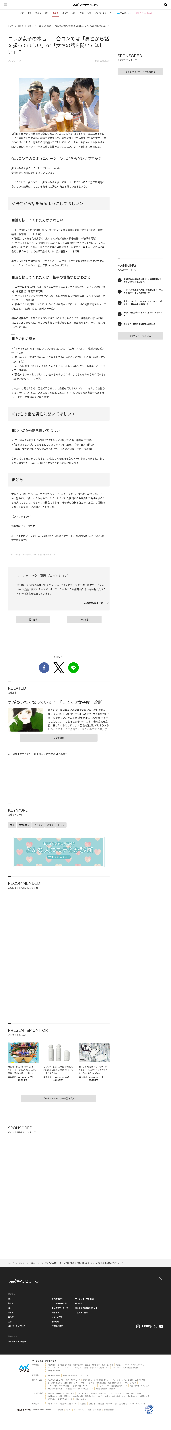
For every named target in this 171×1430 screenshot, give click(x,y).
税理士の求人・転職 (55, 1396)
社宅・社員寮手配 (120, 1404)
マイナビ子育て (130, 1383)
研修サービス (52, 1404)
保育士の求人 (132, 1396)
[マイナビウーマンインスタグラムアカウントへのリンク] (138, 1326)
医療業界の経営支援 (65, 1399)
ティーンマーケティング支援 (122, 1380)
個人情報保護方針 (109, 1410)
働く (29, 13)
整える (38, 13)
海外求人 (119, 1365)
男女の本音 (24, 825)
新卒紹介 (94, 1393)
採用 (89, 1410)
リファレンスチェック (138, 1404)
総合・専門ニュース (73, 1380)
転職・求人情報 (107, 1365)
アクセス (68, 1410)
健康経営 (92, 1404)
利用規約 (78, 1303)
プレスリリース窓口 (60, 1303)
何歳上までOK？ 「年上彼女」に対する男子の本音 (40, 754)
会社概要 (60, 1410)
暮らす (65, 13)
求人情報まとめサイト (56, 1380)
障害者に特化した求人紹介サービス (96, 1368)
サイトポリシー (58, 1317)
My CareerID (104, 1386)
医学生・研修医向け (92, 1365)
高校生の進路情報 (54, 1375)
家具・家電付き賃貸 (55, 1389)
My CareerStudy (89, 1386)
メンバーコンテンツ (103, 13)
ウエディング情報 (87, 1383)
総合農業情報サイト (115, 1383)
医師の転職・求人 (118, 1396)
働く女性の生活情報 (55, 1383)
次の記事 (84, 619)
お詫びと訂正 (57, 1326)
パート (60, 1368)
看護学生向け (78, 1365)
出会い (30, 26)
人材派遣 (51, 1393)
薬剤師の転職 (78, 1396)
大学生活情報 (140, 1380)
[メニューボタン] (5, 4)
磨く (47, 13)
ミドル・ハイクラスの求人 (134, 1365)
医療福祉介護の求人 (55, 1371)
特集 (89, 13)
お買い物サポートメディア (139, 1386)
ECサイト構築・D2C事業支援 (58, 1386)
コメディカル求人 (103, 1396)
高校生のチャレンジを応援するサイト (96, 1380)
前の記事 (33, 619)
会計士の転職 (136, 1393)
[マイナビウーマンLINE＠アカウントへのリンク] (146, 1326)
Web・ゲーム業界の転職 (65, 1393)
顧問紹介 (67, 1396)
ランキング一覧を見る (140, 335)
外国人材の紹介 (80, 1399)
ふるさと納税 (76, 1386)
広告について (57, 1299)
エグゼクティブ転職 (122, 1393)
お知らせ (55, 1312)
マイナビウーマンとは (84, 1299)
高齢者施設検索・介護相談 (105, 1389)
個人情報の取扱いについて (86, 1308)
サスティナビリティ (80, 1410)
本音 (12, 825)
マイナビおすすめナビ (17, 1341)
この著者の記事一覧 (94, 602)
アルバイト (52, 1368)
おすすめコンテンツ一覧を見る (140, 71)
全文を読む (58, 737)
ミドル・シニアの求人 (73, 1368)
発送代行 (83, 1404)
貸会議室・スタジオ (105, 1404)
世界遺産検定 (101, 1383)
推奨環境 (55, 1321)
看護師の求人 (90, 1396)
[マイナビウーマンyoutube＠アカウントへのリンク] (161, 1326)
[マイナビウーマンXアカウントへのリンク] (155, 1326)
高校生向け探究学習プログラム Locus (76, 1375)
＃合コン (38, 825)
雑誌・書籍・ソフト (71, 1383)
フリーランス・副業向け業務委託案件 (125, 1368)
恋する (55, 13)
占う (74, 13)
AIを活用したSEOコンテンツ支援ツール (78, 1389)
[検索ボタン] (165, 4)
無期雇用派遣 (144, 1396)
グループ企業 (97, 1410)
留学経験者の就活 (64, 1365)
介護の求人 (52, 1399)
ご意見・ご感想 (81, 1312)
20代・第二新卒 (82, 1393)
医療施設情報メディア (119, 1386)
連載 (81, 13)
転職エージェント (105, 1393)
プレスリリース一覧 (60, 1308)
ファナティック (14, 61)
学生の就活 (52, 1365)
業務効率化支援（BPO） (68, 1404)
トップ (21, 13)
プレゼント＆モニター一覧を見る (59, 1098)
